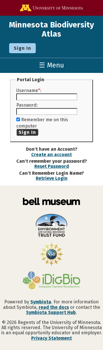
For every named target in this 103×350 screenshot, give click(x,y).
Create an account (51, 154)
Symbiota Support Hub (51, 312)
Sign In (22, 48)
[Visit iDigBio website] (51, 280)
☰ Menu (51, 65)
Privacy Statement (51, 338)
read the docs (54, 307)
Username (27, 90)
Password (26, 105)
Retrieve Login (52, 178)
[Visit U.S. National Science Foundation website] (51, 255)
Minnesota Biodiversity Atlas (51, 29)
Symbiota (40, 302)
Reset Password (51, 166)
